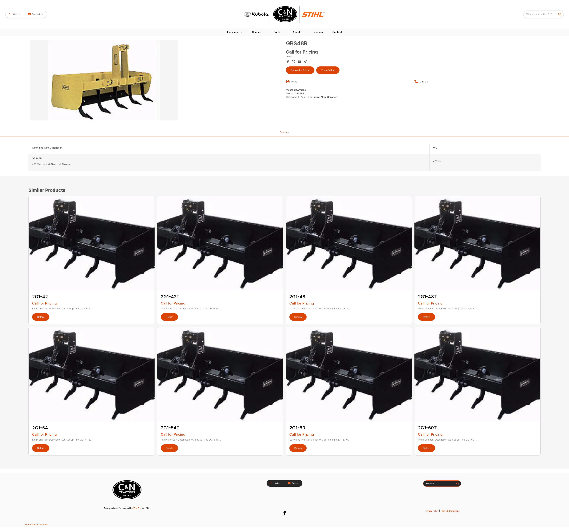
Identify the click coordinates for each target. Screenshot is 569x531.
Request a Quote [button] (300, 70)
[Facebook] (284, 513)
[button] (14, 14)
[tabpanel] (156, 80)
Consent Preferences (36, 524)
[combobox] (543, 14)
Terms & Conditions (450, 511)
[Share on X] (293, 61)
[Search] (457, 483)
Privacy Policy (432, 511)
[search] (560, 14)
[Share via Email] (299, 61)
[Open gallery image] (104, 80)
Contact (337, 32)
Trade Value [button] (328, 70)
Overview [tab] (284, 132)
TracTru (137, 508)
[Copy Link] (305, 61)
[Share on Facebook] (288, 61)
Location (318, 32)
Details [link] (40, 316)
